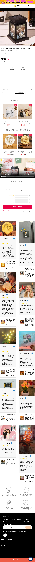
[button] (2, 115)
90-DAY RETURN (19, 93)
